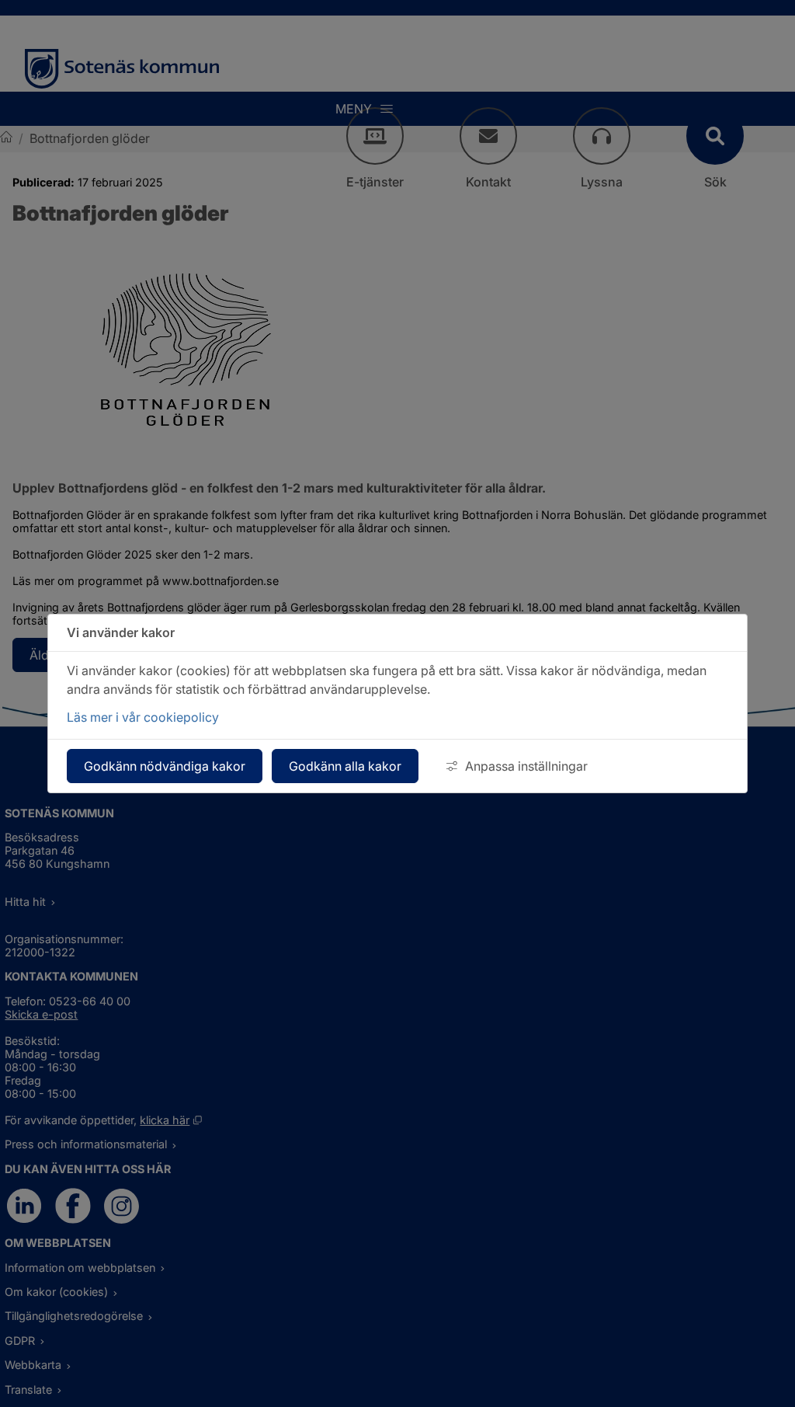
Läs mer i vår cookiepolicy (143, 717)
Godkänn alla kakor (345, 766)
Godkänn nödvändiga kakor (164, 766)
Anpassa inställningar (526, 766)
